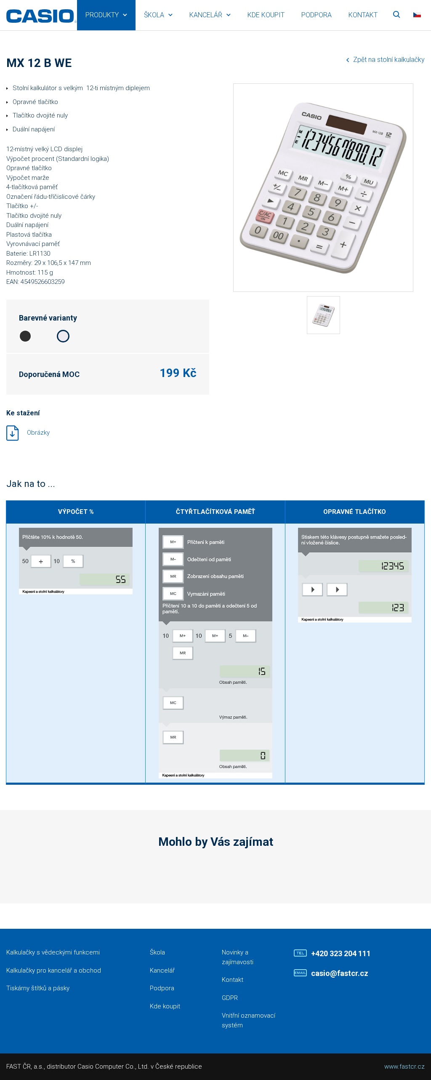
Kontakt (363, 15)
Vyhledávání (396, 15)
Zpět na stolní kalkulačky (389, 60)
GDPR (230, 998)
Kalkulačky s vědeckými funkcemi (53, 952)
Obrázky (38, 432)
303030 (25, 336)
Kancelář (205, 15)
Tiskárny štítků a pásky (37, 988)
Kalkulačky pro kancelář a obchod (53, 970)
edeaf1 (63, 336)
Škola (154, 15)
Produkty (102, 15)
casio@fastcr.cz (339, 973)
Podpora (316, 15)
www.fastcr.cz (404, 1066)
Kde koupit (266, 15)
